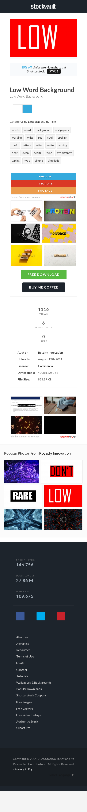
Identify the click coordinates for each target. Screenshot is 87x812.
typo (49, 153)
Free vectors (24, 708)
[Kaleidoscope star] (23, 519)
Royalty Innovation (50, 352)
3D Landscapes (34, 121)
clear (15, 153)
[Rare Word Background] (23, 496)
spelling (62, 137)
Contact (21, 670)
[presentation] (17, 109)
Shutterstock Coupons (31, 695)
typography (64, 153)
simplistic (53, 160)
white (30, 137)
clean (25, 153)
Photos (45, 176)
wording (17, 137)
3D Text (51, 121)
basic (15, 145)
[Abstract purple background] (21, 471)
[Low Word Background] (63, 496)
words (15, 130)
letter (39, 145)
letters (27, 145)
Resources (23, 650)
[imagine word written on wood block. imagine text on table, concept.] (60, 256)
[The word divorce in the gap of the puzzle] (59, 234)
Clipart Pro (23, 728)
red (40, 137)
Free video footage (28, 715)
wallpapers (62, 130)
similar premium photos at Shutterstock (43, 69)
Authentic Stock (27, 721)
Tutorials (22, 676)
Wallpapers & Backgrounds (34, 682)
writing (62, 145)
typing (15, 160)
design (38, 153)
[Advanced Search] (75, 5)
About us (22, 637)
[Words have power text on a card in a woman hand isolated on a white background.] (26, 212)
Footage (45, 190)
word (27, 130)
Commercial (45, 366)
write (50, 145)
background (43, 130)
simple (39, 160)
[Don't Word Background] (61, 471)
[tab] (18, 108)
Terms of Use (25, 656)
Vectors (45, 183)
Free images (24, 702)
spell (50, 137)
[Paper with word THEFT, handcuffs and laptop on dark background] (25, 234)
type (27, 160)
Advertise (22, 643)
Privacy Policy (24, 769)
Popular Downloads (29, 689)
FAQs (20, 662)
